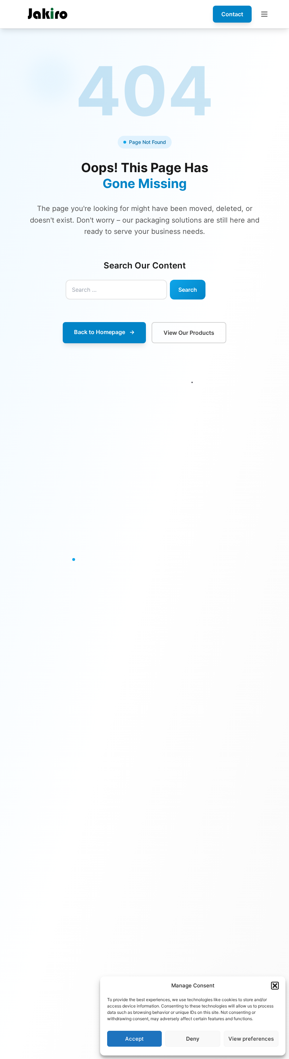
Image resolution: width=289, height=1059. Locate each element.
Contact (232, 14)
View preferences (251, 1038)
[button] (274, 985)
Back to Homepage (104, 331)
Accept (134, 1038)
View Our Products (189, 332)
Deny (192, 1038)
